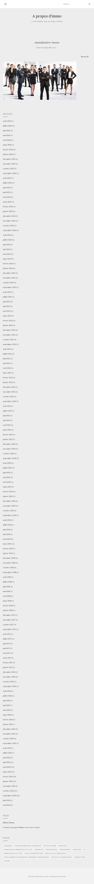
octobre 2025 (8, 168)
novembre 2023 (9, 278)
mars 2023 (7, 316)
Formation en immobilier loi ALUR (18, 849)
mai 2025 (6, 192)
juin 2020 (6, 472)
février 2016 (8, 719)
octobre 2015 (8, 738)
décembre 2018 (9, 558)
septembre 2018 (9, 572)
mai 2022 (6, 363)
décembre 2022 (9, 330)
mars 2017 (7, 658)
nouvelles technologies (55, 853)
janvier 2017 (7, 667)
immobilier (39, 849)
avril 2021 (7, 425)
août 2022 (7, 349)
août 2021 (7, 406)
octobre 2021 (8, 396)
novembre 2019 (9, 506)
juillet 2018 (7, 582)
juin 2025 (6, 187)
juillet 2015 (7, 753)
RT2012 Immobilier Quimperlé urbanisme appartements (26, 857)
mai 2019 (6, 534)
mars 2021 (7, 430)
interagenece (51, 849)
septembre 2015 (9, 743)
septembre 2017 (9, 629)
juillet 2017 (7, 639)
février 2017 (8, 662)
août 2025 (7, 178)
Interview (77, 849)
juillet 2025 (7, 183)
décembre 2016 (9, 672)
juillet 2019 (7, 525)
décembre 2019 (9, 501)
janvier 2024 (8, 268)
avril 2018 (7, 596)
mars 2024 (7, 259)
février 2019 (8, 548)
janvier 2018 (8, 610)
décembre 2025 (9, 159)
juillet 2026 (7, 126)
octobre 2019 (8, 510)
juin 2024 (6, 244)
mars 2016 (7, 715)
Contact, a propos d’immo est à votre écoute (21, 827)
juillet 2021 (7, 411)
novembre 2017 (9, 620)
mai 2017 (6, 648)
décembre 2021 (9, 387)
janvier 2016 (8, 724)
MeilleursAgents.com (34, 853)
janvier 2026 (8, 154)
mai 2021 (6, 420)
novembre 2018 (9, 563)
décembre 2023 (9, 273)
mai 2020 (6, 477)
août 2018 (7, 577)
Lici (84, 849)
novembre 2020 (9, 449)
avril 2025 (7, 197)
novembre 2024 (9, 221)
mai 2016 (6, 705)
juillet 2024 (7, 240)
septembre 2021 (9, 401)
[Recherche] (89, 4)
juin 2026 (6, 130)
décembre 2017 (9, 615)
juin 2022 (6, 358)
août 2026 (7, 121)
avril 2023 (7, 311)
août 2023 (7, 292)
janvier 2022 (8, 382)
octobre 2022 (8, 339)
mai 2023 (6, 306)
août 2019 (7, 520)
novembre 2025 (9, 164)
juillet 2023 (7, 297)
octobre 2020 (8, 453)
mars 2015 (7, 772)
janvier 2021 (7, 439)
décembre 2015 (9, 729)
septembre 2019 (9, 515)
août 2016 (7, 691)
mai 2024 (6, 249)
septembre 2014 (9, 795)
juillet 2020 (7, 468)
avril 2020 (7, 482)
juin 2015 (6, 757)
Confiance (8, 846)
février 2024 (8, 263)
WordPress (62, 876)
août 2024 (7, 235)
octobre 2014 (8, 791)
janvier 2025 (8, 211)
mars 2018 (7, 601)
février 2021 (8, 434)
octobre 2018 (8, 567)
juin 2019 (6, 529)
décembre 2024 (9, 216)
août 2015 (7, 748)
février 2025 (8, 206)
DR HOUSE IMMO (50, 846)
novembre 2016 (9, 677)
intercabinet (65, 849)
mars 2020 (7, 487)
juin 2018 (6, 586)
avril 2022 (7, 368)
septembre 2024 (9, 230)
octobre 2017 (8, 624)
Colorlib (45, 876)
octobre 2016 (8, 681)
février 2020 (8, 491)
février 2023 (8, 320)
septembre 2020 (9, 458)
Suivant (84, 57)
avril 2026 (7, 140)
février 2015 (8, 776)
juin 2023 (6, 301)
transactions (79, 857)
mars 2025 (7, 202)
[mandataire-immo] (39, 80)
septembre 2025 (9, 173)
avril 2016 (7, 710)
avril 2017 (7, 653)
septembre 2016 (9, 686)
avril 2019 (7, 539)
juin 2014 (6, 800)
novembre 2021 (9, 392)
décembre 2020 (9, 444)
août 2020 (7, 463)
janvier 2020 (8, 496)
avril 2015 (7, 767)
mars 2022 (7, 373)
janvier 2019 (8, 553)
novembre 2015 (9, 734)
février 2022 (8, 377)
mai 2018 (6, 591)
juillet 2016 (7, 696)
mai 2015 (6, 762)
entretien (63, 846)
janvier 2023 (8, 325)
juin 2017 (6, 643)
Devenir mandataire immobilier (28, 846)
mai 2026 (6, 135)
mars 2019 (7, 544)
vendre (7, 861)
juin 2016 (6, 700)
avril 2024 (7, 254)
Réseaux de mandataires (62, 857)
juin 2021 (6, 415)
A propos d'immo (47, 16)
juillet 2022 (7, 354)
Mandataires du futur (13, 853)
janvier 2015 (8, 781)
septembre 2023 (9, 287)
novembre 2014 (9, 786)
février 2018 (8, 605)
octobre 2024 (8, 225)
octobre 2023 (8, 282)
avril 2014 (7, 805)
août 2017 (7, 634)
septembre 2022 (9, 344)
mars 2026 (7, 145)
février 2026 (8, 149)
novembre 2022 (9, 335)
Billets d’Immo (9, 823)
